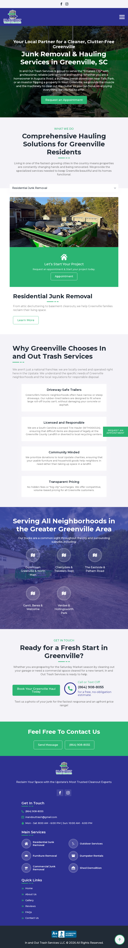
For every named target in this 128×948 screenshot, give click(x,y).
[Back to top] (120, 940)
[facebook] (61, 4)
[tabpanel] (64, 260)
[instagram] (66, 4)
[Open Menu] (122, 17)
